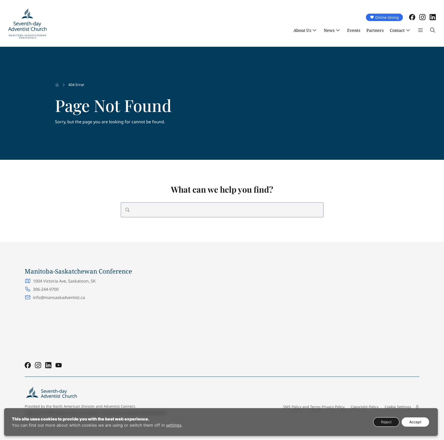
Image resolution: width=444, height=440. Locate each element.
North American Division (74, 406)
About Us (302, 30)
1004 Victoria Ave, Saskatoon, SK (65, 281)
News (329, 30)
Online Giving (387, 17)
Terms (315, 406)
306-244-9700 (46, 289)
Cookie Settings (398, 406)
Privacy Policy (333, 406)
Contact (397, 30)
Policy (296, 406)
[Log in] (417, 407)
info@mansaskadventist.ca (59, 297)
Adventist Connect (119, 406)
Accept (415, 422)
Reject (386, 422)
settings (173, 425)
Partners (375, 30)
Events (353, 30)
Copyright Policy (364, 406)
